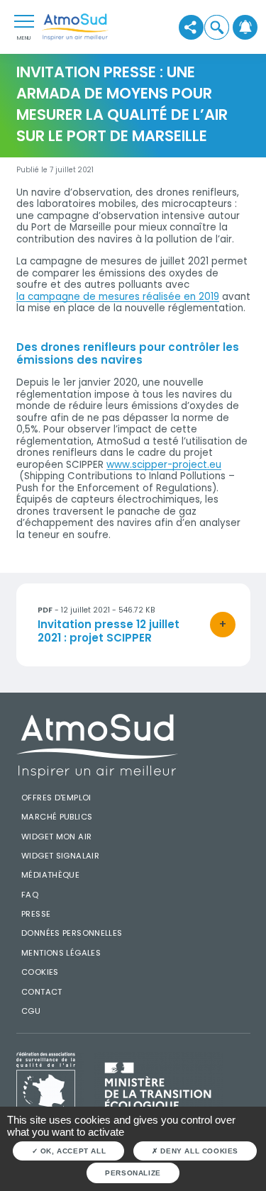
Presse (35, 913)
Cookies (40, 972)
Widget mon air (56, 836)
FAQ (29, 894)
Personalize (133, 1173)
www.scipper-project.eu (163, 465)
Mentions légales (61, 952)
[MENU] (24, 20)
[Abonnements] (245, 27)
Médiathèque (50, 874)
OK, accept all (72, 1151)
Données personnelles (72, 933)
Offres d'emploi (56, 797)
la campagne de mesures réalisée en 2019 (117, 297)
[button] (217, 27)
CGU (30, 1011)
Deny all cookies (198, 1151)
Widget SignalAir (60, 855)
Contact (41, 991)
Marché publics (56, 816)
